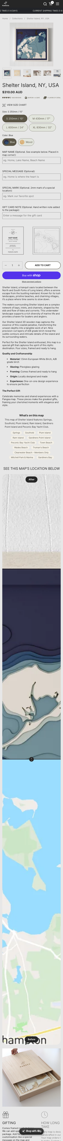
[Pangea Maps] (5, 4)
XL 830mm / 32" (42, 126)
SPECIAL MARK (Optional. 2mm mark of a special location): (28, 189)
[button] (45, 4)
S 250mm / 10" (14, 117)
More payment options (31, 281)
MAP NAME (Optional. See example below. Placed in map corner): (30, 153)
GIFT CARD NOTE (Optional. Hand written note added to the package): (31, 209)
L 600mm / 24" (15, 126)
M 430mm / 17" (41, 117)
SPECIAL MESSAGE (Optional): (18, 171)
